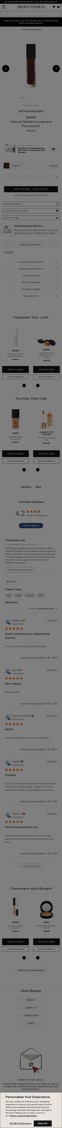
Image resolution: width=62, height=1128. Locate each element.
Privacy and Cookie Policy (23, 1115)
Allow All (42, 1123)
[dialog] (31, 1110)
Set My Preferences (20, 1123)
